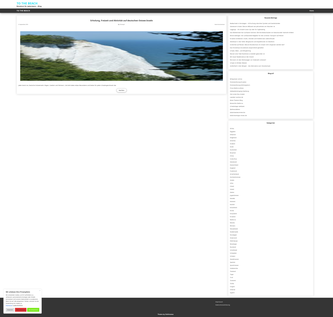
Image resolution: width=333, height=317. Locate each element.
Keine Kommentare (220, 24)
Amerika (233, 140)
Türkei (232, 283)
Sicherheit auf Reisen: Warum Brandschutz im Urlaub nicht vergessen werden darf (257, 45)
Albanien (233, 134)
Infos (231, 183)
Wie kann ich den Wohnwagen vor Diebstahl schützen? (248, 60)
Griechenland (234, 174)
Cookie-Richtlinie (18, 305)
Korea (232, 210)
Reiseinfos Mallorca (236, 103)
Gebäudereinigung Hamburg (239, 91)
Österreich (233, 238)
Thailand (233, 271)
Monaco (232, 226)
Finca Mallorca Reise (237, 88)
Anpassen (10, 310)
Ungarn (232, 286)
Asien (232, 147)
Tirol (231, 277)
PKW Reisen (234, 241)
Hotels (232, 180)
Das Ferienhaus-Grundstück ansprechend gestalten (247, 48)
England (232, 168)
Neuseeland (234, 229)
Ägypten (233, 131)
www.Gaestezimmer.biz (237, 112)
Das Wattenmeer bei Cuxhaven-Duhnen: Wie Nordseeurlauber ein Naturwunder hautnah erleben (262, 32)
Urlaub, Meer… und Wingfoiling (240, 51)
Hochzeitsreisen (235, 177)
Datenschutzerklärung (222, 305)
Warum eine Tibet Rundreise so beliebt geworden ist (247, 54)
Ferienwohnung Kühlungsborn (240, 85)
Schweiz (232, 256)
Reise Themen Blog (236, 100)
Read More (121, 90)
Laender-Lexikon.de (236, 97)
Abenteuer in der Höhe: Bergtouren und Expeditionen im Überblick (252, 41)
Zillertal (232, 289)
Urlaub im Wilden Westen (238, 63)
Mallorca (233, 220)
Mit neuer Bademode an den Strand (242, 57)
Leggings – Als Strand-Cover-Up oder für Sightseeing (247, 29)
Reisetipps (233, 244)
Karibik (232, 204)
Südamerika (234, 268)
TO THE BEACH (27, 3)
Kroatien (233, 216)
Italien (232, 192)
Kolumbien (233, 207)
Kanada (232, 198)
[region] (22, 301)
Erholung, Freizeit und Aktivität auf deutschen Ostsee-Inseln (121, 20)
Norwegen (233, 235)
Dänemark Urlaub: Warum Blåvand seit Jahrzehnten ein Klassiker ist (252, 26)
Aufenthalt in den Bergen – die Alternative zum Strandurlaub (250, 66)
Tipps (232, 274)
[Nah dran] (40, 290)
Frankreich (233, 171)
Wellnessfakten (235, 109)
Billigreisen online (236, 79)
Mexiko (232, 223)
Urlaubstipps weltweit (237, 106)
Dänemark (233, 162)
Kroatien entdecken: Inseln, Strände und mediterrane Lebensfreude (252, 38)
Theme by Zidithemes (166, 314)
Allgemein (233, 137)
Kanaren (232, 201)
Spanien (232, 262)
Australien (233, 150)
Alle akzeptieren (33, 310)
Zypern (232, 292)
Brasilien (233, 153)
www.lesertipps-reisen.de (238, 115)
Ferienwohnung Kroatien (238, 82)
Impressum (219, 302)
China (232, 156)
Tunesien (233, 280)
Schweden (233, 253)
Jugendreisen (234, 195)
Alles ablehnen (20, 310)
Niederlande (234, 232)
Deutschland (234, 165)
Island (232, 189)
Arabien (232, 144)
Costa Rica (233, 159)
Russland (233, 247)
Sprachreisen (234, 265)
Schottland (233, 250)
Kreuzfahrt (233, 213)
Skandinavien (234, 259)
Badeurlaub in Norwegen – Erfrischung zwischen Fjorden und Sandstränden (255, 23)
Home (311, 11)
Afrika (232, 128)
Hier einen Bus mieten (237, 94)
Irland (232, 186)
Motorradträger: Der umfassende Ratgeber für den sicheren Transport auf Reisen (257, 35)
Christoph (122, 24)
